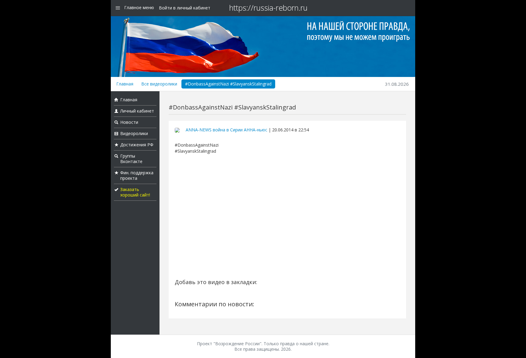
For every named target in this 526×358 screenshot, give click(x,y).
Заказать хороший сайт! (135, 192)
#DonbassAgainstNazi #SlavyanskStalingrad (228, 84)
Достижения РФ (136, 145)
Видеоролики (134, 133)
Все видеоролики (159, 84)
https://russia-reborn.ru (268, 7)
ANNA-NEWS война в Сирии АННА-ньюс (226, 130)
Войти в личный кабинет (184, 8)
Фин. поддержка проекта (136, 175)
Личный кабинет (137, 111)
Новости (129, 122)
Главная (124, 84)
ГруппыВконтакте (131, 158)
